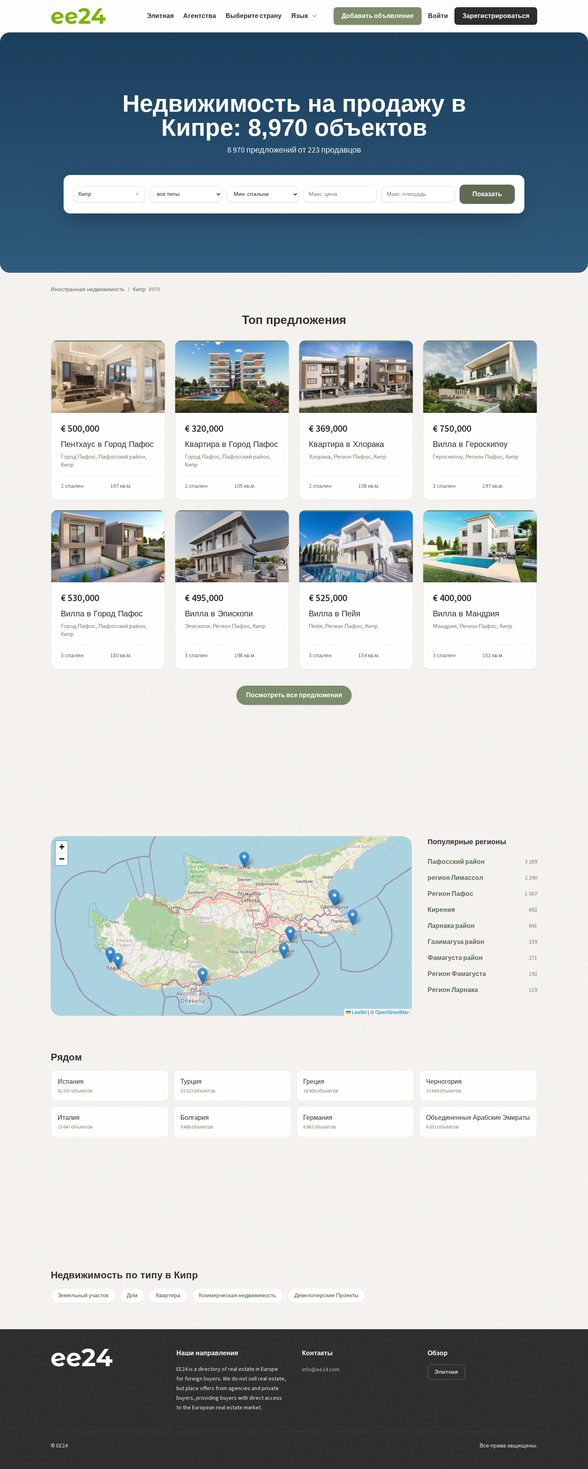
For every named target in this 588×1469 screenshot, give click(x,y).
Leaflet (359, 1011)
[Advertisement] (291, 761)
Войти (438, 16)
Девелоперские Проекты (326, 1296)
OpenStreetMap (392, 1011)
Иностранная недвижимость (87, 290)
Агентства (199, 16)
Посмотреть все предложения (294, 695)
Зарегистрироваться (495, 16)
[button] (110, 955)
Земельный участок (83, 1296)
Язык (299, 16)
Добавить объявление (378, 16)
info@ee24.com (321, 1370)
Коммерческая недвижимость (237, 1296)
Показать (487, 194)
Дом (132, 1296)
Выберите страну (254, 16)
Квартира (168, 1296)
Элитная (160, 16)
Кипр (139, 290)
